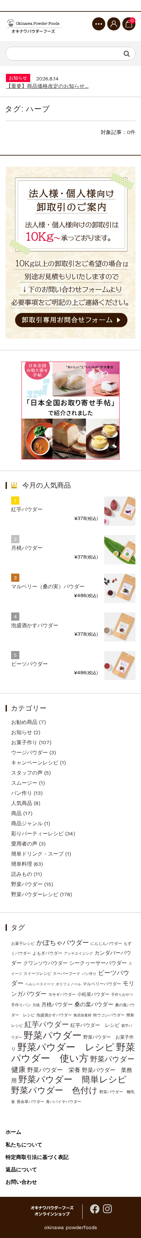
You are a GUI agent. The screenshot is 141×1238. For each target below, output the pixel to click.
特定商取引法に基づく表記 (37, 1157)
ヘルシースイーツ (39, 984)
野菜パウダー (27, 884)
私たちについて (24, 1145)
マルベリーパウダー (102, 983)
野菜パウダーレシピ (34, 894)
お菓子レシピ (23, 943)
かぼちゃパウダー (62, 942)
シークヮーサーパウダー (98, 963)
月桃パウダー (27, 548)
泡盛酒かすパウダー (34, 625)
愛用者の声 (24, 844)
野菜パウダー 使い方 (73, 1053)
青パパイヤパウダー (63, 1101)
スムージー (24, 783)
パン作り (21, 793)
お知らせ (21, 732)
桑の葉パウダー (93, 1004)
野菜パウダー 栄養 (53, 1069)
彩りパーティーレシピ (37, 833)
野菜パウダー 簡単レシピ (72, 1079)
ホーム (13, 1132)
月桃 (36, 1005)
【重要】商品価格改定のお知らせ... (47, 76)
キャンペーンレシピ (34, 763)
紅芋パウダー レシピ (95, 1025)
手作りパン (21, 1005)
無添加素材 (82, 1015)
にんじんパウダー (106, 943)
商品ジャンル (27, 823)
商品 (16, 813)
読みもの (21, 874)
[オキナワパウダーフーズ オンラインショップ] (34, 26)
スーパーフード (66, 973)
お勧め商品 (24, 722)
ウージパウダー (29, 752)
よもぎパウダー (47, 953)
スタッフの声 (27, 773)
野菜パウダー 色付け (54, 1090)
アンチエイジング (78, 953)
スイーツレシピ (37, 973)
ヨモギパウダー (62, 994)
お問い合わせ (21, 1182)
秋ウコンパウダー (109, 1015)
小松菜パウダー (93, 994)
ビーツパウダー (29, 664)
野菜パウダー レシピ (65, 1047)
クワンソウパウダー (45, 963)
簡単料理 (21, 864)
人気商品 (21, 803)
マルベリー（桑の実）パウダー (48, 586)
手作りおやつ (122, 995)
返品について (21, 1169)
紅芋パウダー (27, 509)
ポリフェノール (68, 984)
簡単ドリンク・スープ (37, 854)
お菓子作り (24, 742)
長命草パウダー (30, 1101)
